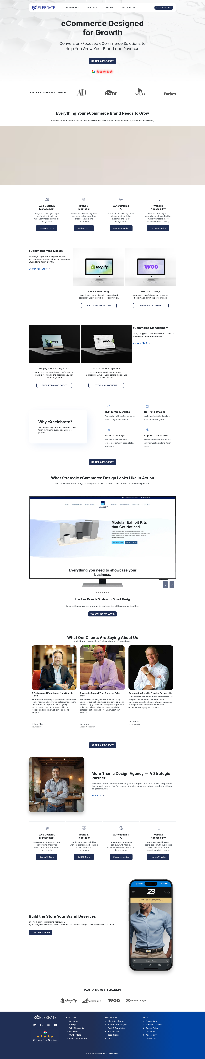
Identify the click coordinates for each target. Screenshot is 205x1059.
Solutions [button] (72, 7)
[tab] (96, 592)
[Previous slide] (165, 584)
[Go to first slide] (172, 584)
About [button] (109, 7)
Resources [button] (128, 7)
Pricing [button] (92, 7)
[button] (102, 541)
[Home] (45, 1017)
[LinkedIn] (34, 1024)
